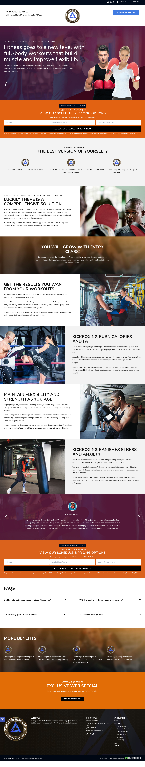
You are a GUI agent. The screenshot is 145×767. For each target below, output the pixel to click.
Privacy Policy (24, 758)
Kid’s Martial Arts (122, 726)
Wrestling (120, 737)
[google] (113, 2)
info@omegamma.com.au (95, 730)
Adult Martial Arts (122, 732)
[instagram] (111, 2)
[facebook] (108, 2)
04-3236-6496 (123, 2)
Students (135, 2)
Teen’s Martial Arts (123, 729)
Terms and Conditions (35, 758)
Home (116, 721)
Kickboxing (120, 740)
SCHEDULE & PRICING (125, 12)
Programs (117, 723)
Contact (116, 746)
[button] (2, 719)
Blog (115, 743)
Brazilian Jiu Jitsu (122, 734)
